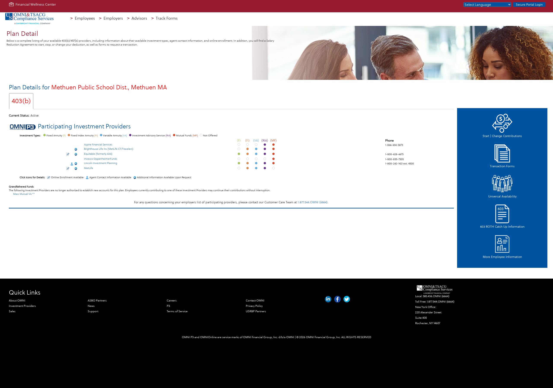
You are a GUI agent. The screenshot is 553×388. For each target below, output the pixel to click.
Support (93, 311)
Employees (82, 18)
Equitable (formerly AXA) (98, 153)
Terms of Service (177, 311)
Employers (111, 18)
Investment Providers (22, 306)
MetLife (88, 168)
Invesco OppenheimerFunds (100, 158)
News (91, 306)
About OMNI (17, 300)
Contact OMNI (255, 300)
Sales (12, 311)
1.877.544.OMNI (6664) (312, 202)
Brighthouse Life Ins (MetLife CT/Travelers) (108, 148)
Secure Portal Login (529, 4)
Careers (172, 300)
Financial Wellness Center (35, 4)
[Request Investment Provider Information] (76, 150)
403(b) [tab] (21, 101)
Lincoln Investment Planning (100, 163)
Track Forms (164, 18)
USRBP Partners (256, 311)
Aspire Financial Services (98, 144)
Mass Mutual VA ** (24, 194)
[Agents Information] (71, 164)
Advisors (137, 18)
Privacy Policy (254, 306)
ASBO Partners (97, 300)
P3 (168, 306)
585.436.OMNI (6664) (436, 296)
